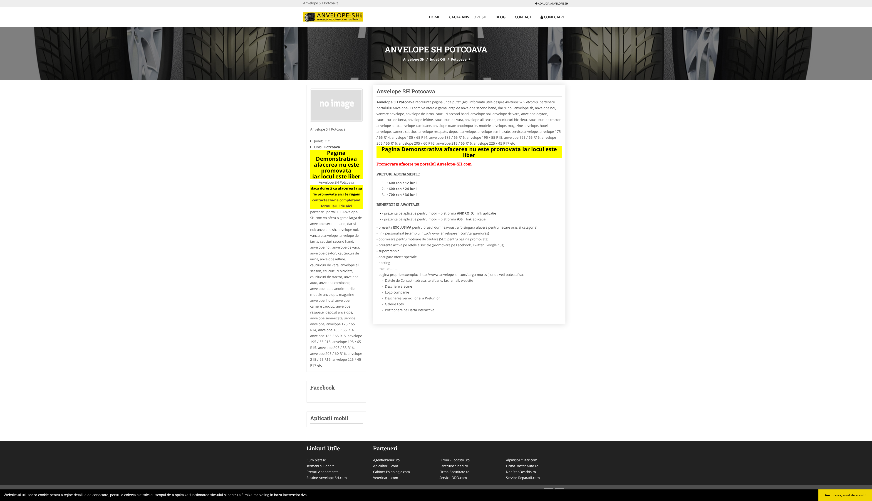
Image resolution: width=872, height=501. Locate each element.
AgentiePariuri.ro (386, 460)
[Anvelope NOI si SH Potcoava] (336, 105)
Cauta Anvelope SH (467, 17)
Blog (500, 17)
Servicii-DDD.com (453, 477)
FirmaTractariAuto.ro (522, 466)
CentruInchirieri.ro (453, 466)
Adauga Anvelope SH (552, 3)
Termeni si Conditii (321, 466)
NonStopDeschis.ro (521, 471)
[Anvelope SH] (333, 16)
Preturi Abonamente (322, 471)
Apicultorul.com (385, 466)
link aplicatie (486, 213)
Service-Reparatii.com (523, 477)
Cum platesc (316, 460)
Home (434, 17)
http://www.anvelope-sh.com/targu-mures (453, 274)
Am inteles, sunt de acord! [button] (845, 495)
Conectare (554, 17)
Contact (523, 17)
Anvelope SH (413, 59)
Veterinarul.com (385, 477)
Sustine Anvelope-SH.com (327, 477)
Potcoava (459, 59)
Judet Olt (438, 59)
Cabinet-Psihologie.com (391, 471)
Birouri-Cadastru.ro (454, 460)
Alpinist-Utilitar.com (521, 460)
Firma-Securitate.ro (454, 471)
